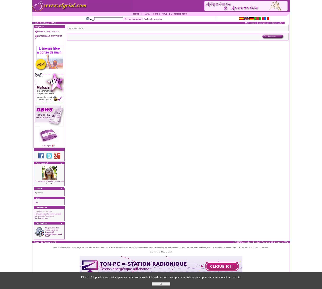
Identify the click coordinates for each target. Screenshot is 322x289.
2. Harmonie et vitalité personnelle (49, 181)
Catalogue (44, 23)
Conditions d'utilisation (44, 216)
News (164, 14)
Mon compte (250, 23)
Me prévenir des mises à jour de (53, 232)
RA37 (53, 23)
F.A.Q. (147, 14)
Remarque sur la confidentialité (48, 214)
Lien (36, 202)
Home (136, 14)
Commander (277, 23)
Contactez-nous (179, 14)
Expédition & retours (43, 212)
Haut (36, 23)
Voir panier (264, 23)
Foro (155, 14)
